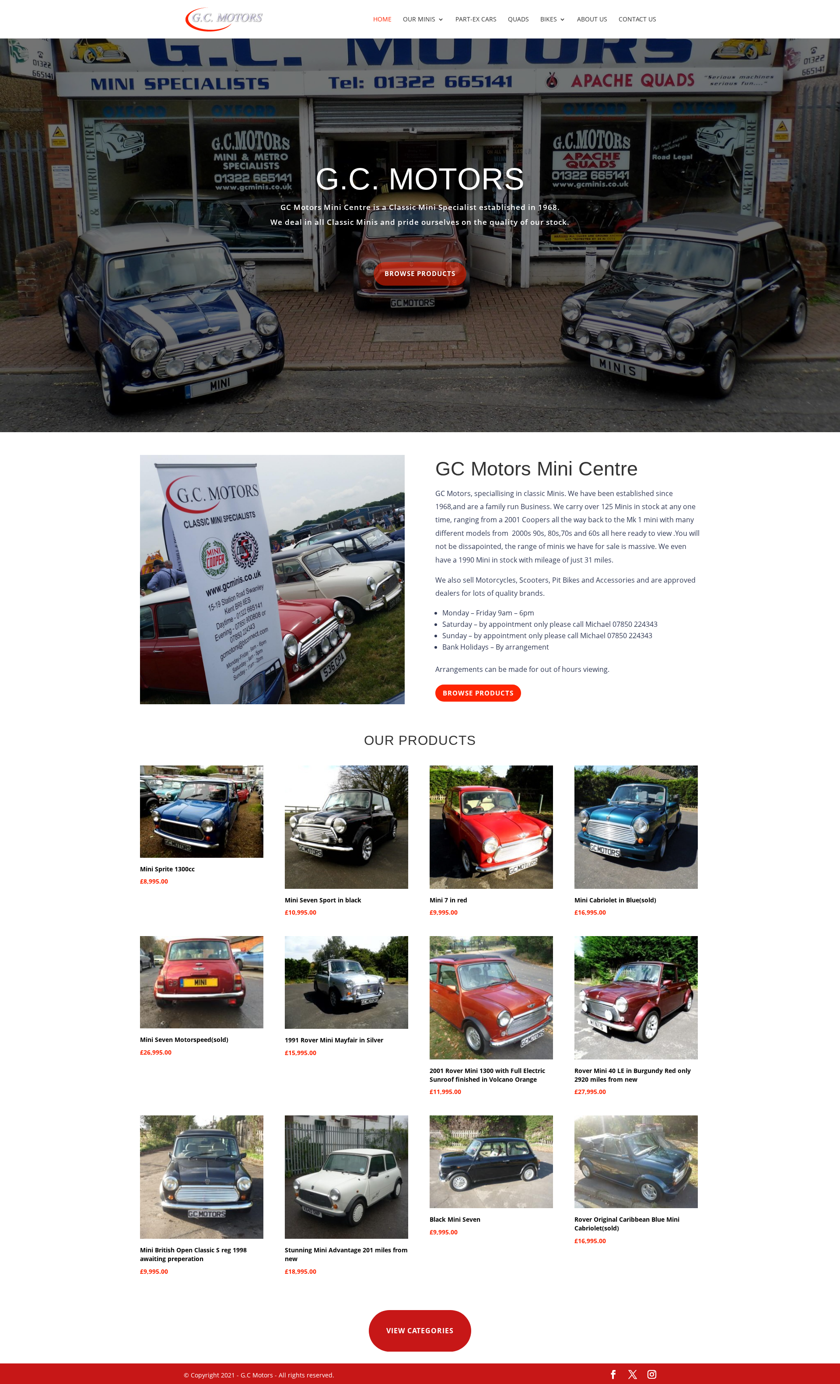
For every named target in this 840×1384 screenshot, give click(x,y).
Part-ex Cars (476, 19)
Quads (518, 19)
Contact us (637, 19)
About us (592, 19)
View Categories (420, 1330)
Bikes (548, 19)
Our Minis (419, 19)
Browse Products (420, 273)
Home (382, 19)
